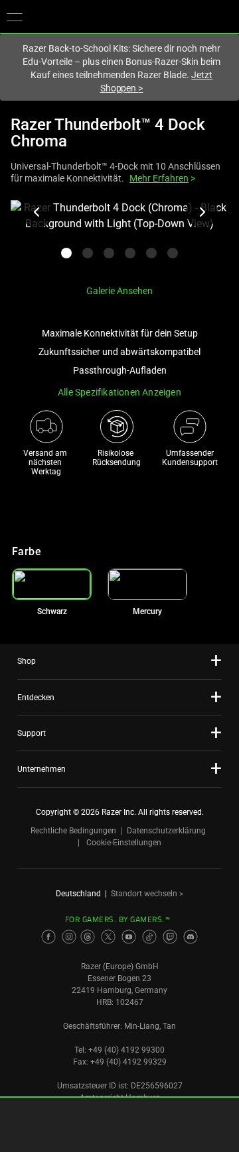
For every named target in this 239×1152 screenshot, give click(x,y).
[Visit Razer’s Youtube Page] (129, 937)
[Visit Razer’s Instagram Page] (69, 937)
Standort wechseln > (147, 893)
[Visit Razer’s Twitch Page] (170, 937)
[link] (147, 584)
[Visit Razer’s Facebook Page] (48, 937)
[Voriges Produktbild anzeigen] (37, 212)
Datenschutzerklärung (166, 830)
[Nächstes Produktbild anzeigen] (202, 212)
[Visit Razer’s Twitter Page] (108, 937)
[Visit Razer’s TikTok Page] (149, 937)
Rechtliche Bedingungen (73, 830)
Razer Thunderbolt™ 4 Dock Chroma (108, 132)
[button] (15, 17)
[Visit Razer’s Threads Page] (87, 937)
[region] (119, 237)
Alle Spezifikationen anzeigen (119, 392)
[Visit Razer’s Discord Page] (190, 937)
